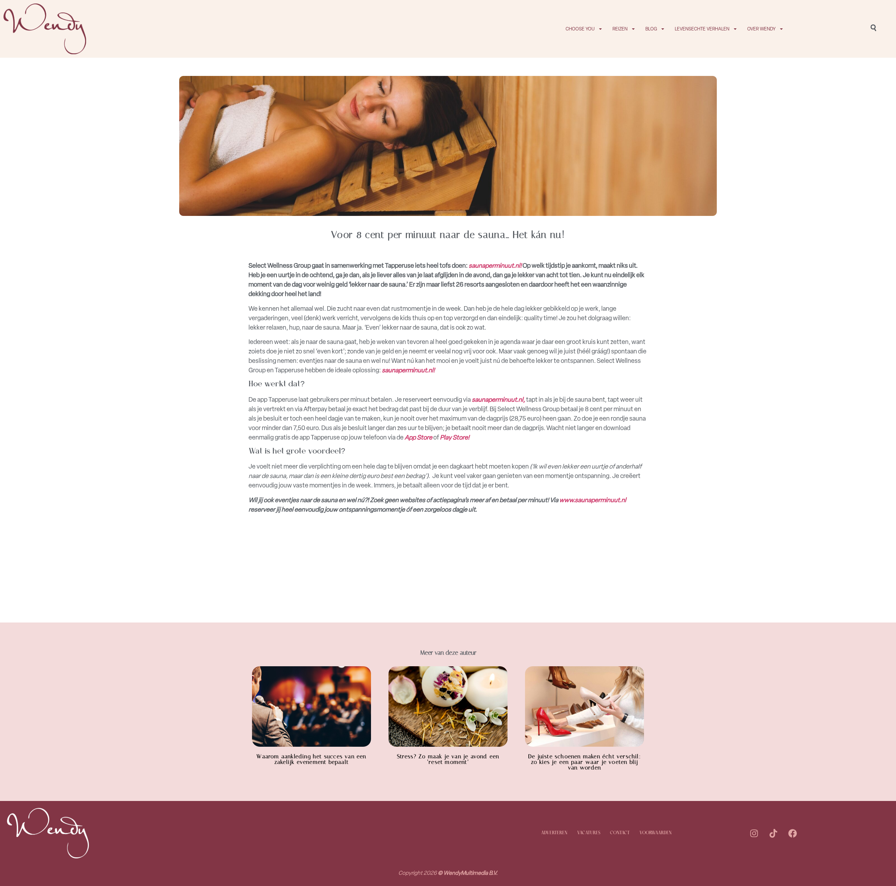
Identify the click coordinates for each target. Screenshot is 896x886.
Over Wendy (761, 28)
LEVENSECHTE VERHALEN (702, 28)
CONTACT (620, 833)
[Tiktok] (773, 833)
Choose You (580, 28)
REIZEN (620, 28)
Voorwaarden (655, 833)
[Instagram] (754, 833)
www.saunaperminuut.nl (592, 500)
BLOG (651, 28)
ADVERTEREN (554, 833)
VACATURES (588, 833)
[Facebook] (792, 833)
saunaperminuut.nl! (495, 265)
